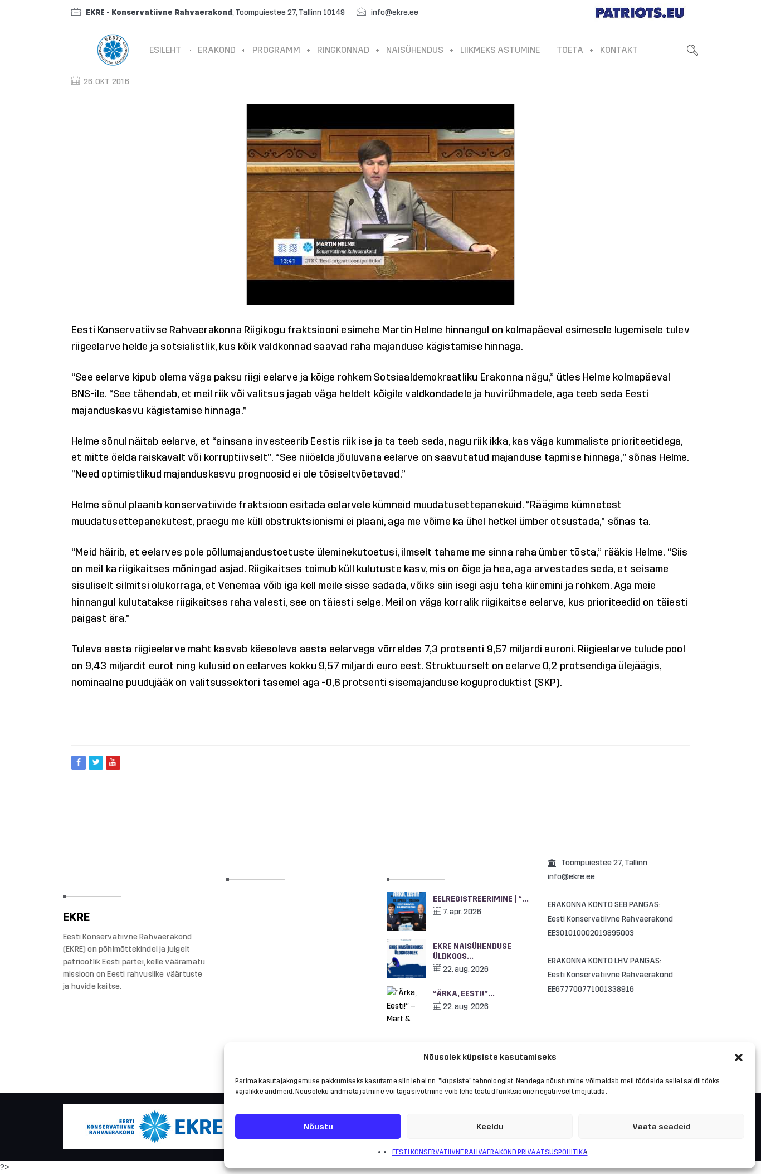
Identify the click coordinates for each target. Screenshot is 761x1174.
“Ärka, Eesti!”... (464, 993)
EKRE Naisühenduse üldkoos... (472, 951)
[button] (738, 1057)
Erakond (217, 50)
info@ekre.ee (394, 12)
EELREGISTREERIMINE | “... (481, 899)
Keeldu (490, 1127)
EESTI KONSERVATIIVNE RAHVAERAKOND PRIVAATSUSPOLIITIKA (490, 1152)
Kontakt (619, 50)
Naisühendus (414, 50)
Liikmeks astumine (500, 50)
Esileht (165, 50)
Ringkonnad (343, 50)
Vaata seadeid (661, 1127)
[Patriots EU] (639, 12)
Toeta (570, 50)
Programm (276, 50)
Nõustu (318, 1127)
